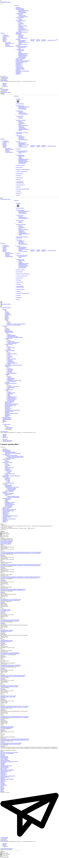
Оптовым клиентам (38, 40)
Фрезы (19, 24)
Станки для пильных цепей (21, 61)
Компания (3, 33)
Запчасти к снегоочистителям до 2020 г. (15, 457)
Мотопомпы (18, 63)
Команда (4, 37)
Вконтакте (5, 83)
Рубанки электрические (23, 55)
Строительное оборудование (21, 46)
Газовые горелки (19, 64)
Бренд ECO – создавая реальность (9, 46)
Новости (4, 40)
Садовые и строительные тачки (13, 497)
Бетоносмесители (21, 47)
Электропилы (21, 35)
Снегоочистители (19, 13)
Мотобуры (18, 69)
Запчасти (18, 74)
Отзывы (4, 38)
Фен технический (21, 57)
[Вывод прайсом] (2, 544)
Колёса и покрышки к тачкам (13, 496)
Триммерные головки (11, 488)
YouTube (4, 85)
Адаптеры (20, 19)
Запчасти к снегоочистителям (22, 15)
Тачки (19, 48)
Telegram (4, 84)
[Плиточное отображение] (0, 544)
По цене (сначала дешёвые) (5, 542)
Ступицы (9, 471)
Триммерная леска (11, 490)
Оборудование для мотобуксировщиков (22, 12)
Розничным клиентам (32, 40)
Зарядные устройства (20, 58)
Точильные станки (22, 56)
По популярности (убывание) (6, 541)
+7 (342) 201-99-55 (4, 78)
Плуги (19, 21)
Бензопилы (20, 36)
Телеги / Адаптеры (20, 17)
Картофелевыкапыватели (23, 29)
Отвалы (19, 30)
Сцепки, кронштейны (22, 25)
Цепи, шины (20, 37)
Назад (7, 311)
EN (55, 40)
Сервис (48, 40)
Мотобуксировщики (20, 9)
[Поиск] (0, 4)
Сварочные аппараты (20, 68)
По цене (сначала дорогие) (5, 543)
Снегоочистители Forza (23, 16)
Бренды (4, 41)
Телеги (19, 18)
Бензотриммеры (21, 41)
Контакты (52, 40)
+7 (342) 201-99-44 (4, 77)
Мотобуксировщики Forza (23, 10)
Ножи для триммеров (11, 489)
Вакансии (5, 39)
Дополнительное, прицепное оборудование (11, 475)
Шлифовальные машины (23, 53)
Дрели (19, 51)
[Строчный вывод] (1, 544)
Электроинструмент (20, 49)
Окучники (20, 22)
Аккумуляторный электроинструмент (20, 67)
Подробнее (2, 555)
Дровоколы (18, 190)
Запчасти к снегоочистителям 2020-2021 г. (15, 456)
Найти (2, 851)
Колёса (8, 472)
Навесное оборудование (21, 20)
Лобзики (20, 52)
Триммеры (18, 39)
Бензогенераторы (19, 62)
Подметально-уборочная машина (22, 70)
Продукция (16, 5)
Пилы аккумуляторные (22, 38)
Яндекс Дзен (5, 86)
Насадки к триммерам (22, 44)
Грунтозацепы (21, 23)
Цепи (8, 481)
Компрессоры (18, 73)
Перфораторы (21, 50)
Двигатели (18, 45)
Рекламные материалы (43, 40)
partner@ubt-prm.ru (4, 80)
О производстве (6, 36)
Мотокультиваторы (20, 8)
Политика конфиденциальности (6, 848)
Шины (8, 480)
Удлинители (20, 26)
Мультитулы (18, 65)
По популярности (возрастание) (6, 540)
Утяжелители (21, 27)
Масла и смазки (19, 59)
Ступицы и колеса (22, 28)
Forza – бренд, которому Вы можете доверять (9, 43)
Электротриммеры (22, 40)
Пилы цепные (19, 34)
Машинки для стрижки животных (23, 60)
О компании (5, 35)
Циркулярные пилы (22, 54)
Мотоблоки (18, 7)
